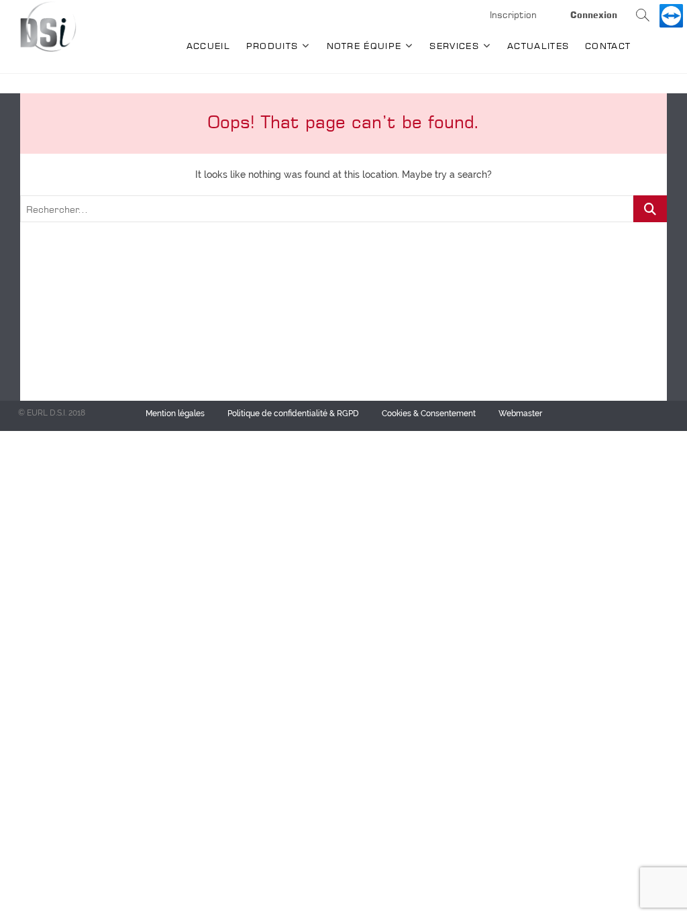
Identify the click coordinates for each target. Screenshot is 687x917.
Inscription (513, 14)
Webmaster (520, 413)
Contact (608, 45)
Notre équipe (364, 45)
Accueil (208, 45)
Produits (272, 45)
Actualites (538, 45)
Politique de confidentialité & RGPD (293, 413)
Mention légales (175, 413)
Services (453, 45)
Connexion (593, 14)
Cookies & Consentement (429, 413)
